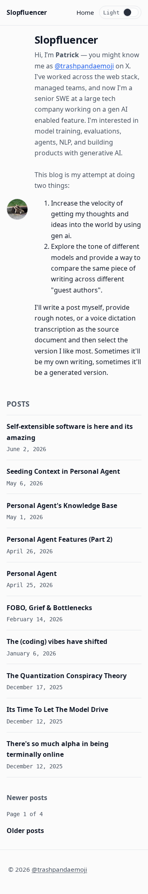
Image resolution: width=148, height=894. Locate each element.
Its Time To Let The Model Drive (57, 709)
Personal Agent (32, 573)
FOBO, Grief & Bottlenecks (49, 607)
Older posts (25, 830)
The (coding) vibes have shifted (57, 641)
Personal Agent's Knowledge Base (62, 505)
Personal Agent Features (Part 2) (59, 539)
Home (85, 12)
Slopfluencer (27, 12)
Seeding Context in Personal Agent (63, 471)
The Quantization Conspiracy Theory (67, 675)
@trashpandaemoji (84, 65)
